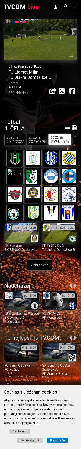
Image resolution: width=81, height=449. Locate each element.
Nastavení (19, 431)
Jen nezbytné (29, 440)
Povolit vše (57, 440)
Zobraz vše (39, 265)
